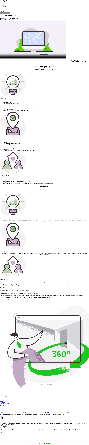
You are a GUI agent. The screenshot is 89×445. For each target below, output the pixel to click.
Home (3, 4)
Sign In (3, 9)
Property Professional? (4, 19)
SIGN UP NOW (3, 287)
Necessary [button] (3, 425)
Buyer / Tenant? (12, 19)
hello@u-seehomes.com (5, 407)
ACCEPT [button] (47, 443)
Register (4, 8)
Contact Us (4, 6)
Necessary (5, 426)
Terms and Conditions (4, 403)
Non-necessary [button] (4, 432)
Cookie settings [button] (42, 443)
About (3, 5)
